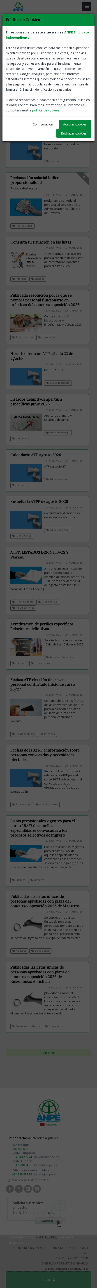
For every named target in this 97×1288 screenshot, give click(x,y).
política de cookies (45, 110)
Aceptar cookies (75, 124)
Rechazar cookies (74, 133)
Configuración (43, 124)
